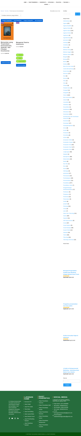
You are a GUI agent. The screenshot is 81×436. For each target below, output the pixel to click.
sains (64, 211)
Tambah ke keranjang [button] (6, 62)
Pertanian (65, 196)
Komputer (65, 132)
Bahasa (65, 47)
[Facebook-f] (9, 418)
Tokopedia (20, 54)
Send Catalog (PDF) (17, 20)
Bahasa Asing (67, 49)
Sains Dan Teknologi (68, 213)
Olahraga (65, 171)
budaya (65, 64)
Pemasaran (66, 175)
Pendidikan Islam (67, 185)
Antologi (65, 42)
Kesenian (65, 120)
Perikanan (66, 191)
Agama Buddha (67, 25)
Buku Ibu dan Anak (68, 66)
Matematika (66, 159)
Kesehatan (66, 114)
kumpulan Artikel (67, 139)
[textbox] (71, 381)
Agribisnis (65, 35)
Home (25, 2)
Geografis (65, 92)
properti (65, 203)
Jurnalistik (66, 102)
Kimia (64, 128)
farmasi (65, 78)
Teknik (65, 234)
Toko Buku (65, 2)
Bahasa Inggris (67, 52)
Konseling (65, 135)
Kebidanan (66, 104)
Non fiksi (65, 163)
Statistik (65, 232)
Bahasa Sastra (67, 54)
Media (65, 161)
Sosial (65, 223)
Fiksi (64, 80)
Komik (65, 130)
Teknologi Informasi (68, 239)
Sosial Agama (67, 225)
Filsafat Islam (66, 87)
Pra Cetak (58, 2)
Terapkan (67, 384)
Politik (64, 201)
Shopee (19, 58)
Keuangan (66, 123)
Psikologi (65, 206)
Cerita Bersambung (68, 68)
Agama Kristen (67, 33)
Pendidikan (66, 182)
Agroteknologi (67, 37)
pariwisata (66, 173)
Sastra (65, 215)
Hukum (65, 95)
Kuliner (65, 137)
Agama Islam (66, 30)
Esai (64, 76)
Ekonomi (65, 73)
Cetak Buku (51, 2)
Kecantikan (66, 107)
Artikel (46, 4)
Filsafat (65, 85)
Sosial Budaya (67, 227)
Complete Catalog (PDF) (6, 20)
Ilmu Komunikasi (67, 97)
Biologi (65, 59)
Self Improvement (68, 220)
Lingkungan (66, 151)
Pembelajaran (67, 178)
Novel (64, 168)
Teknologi (65, 237)
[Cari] (77, 14)
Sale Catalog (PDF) (38, 20)
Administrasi (66, 21)
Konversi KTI (43, 2)
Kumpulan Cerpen (68, 142)
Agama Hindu (66, 28)
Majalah (65, 154)
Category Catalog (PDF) (28, 20)
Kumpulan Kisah (67, 147)
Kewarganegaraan (68, 125)
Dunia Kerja (66, 71)
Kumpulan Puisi (67, 149)
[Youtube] (12, 418)
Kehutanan (66, 111)
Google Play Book (21, 61)
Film (64, 83)
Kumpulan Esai (67, 144)
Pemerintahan (67, 180)
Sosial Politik (66, 230)
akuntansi (65, 40)
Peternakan (66, 199)
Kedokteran (66, 109)
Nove (64, 166)
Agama (65, 23)
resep (64, 208)
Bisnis (64, 61)
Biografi (65, 56)
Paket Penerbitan (33, 2)
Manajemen (66, 156)
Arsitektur (65, 44)
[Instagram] (15, 418)
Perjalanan (66, 194)
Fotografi (65, 90)
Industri (65, 99)
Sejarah (65, 218)
